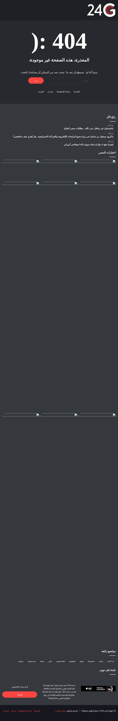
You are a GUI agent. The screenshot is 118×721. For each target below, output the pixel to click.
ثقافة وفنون (60, 661)
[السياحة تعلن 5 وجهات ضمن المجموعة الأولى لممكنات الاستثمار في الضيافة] (20, 297)
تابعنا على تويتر (108, 670)
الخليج (101, 661)
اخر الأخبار (110, 661)
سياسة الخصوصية (63, 91)
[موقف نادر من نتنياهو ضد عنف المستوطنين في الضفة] (97, 423)
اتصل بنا (41, 91)
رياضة (42, 661)
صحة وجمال (32, 661)
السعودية (91, 661)
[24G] (101, 10)
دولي (50, 661)
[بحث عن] (9, 11)
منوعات (20, 661)
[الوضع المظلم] (14, 11)
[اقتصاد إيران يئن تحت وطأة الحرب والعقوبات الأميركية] (20, 423)
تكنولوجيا (72, 661)
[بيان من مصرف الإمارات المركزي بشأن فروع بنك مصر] (59, 192)
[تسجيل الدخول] (20, 11)
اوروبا (81, 661)
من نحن (50, 91)
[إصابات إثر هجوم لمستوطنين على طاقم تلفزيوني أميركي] (97, 170)
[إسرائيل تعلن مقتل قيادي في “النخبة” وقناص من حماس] (59, 170)
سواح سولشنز (60, 710)
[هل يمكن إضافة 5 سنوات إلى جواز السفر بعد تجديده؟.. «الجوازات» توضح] (59, 528)
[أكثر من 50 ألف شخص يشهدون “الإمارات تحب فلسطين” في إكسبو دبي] (20, 170)
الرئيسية (77, 91)
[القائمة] (3, 11)
